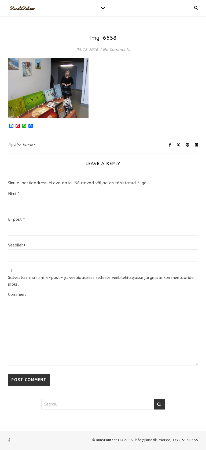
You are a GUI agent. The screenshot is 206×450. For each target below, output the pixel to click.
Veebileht (16, 245)
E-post (16, 219)
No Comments (116, 49)
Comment (17, 294)
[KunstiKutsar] (23, 8)
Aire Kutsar (24, 145)
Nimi (13, 193)
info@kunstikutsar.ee (152, 440)
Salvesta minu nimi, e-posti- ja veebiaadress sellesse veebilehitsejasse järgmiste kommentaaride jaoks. (101, 281)
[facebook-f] (9, 440)
